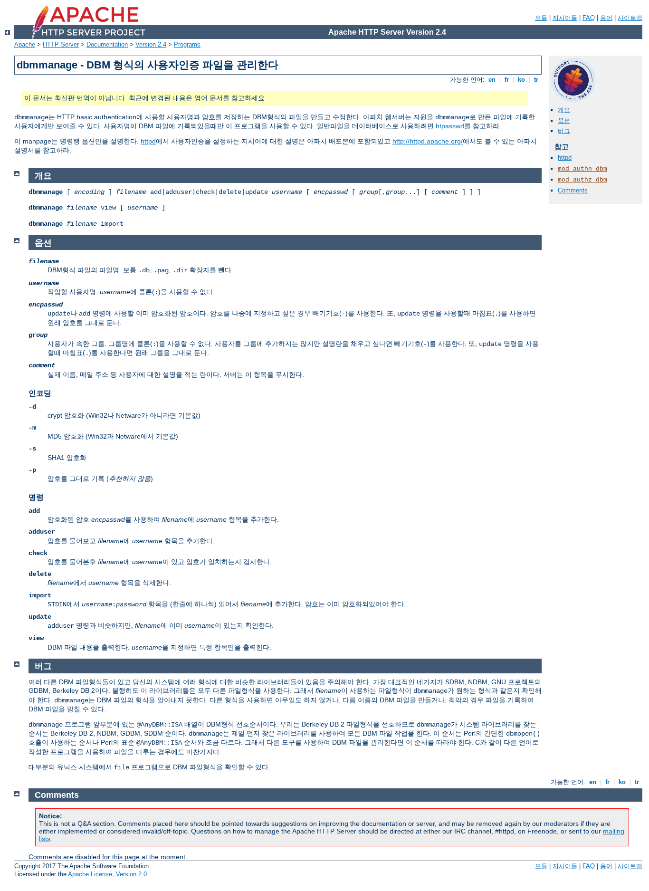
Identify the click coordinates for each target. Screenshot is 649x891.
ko (521, 79)
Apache (24, 44)
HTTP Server (61, 44)
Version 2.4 (150, 44)
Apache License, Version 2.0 (107, 874)
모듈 (541, 17)
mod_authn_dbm (582, 168)
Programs (187, 44)
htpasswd (450, 126)
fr (507, 79)
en (492, 79)
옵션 (564, 120)
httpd (148, 141)
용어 (606, 17)
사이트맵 (630, 17)
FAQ (588, 17)
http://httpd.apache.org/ (427, 141)
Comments (573, 190)
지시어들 (565, 17)
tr (536, 79)
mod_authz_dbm (582, 179)
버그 (564, 130)
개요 (564, 110)
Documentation (107, 44)
